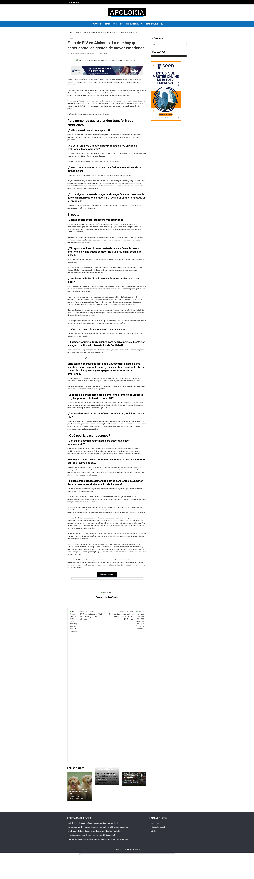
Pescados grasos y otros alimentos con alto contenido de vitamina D (91, 835)
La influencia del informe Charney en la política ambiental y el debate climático (94, 831)
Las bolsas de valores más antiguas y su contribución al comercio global (92, 823)
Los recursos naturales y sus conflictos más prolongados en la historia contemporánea (97, 827)
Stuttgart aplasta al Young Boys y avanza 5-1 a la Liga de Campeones (133, 776)
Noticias (70, 38)
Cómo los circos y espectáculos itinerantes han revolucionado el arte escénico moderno (97, 839)
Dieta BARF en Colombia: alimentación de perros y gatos (78, 791)
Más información (106, 574)
